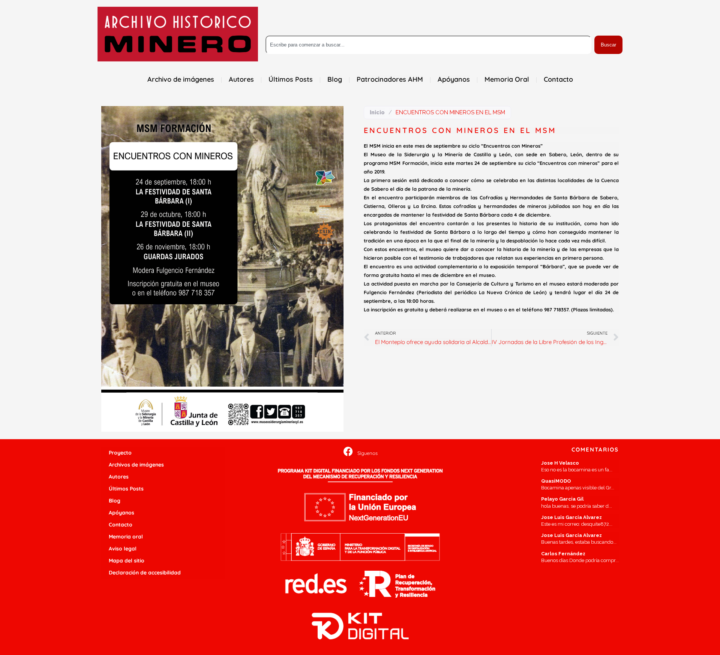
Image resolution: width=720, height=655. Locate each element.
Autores (119, 476)
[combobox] (428, 45)
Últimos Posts (126, 488)
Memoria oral (126, 536)
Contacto (120, 524)
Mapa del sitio (126, 560)
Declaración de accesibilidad (145, 572)
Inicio (377, 112)
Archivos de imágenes (136, 464)
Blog (114, 500)
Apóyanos (121, 512)
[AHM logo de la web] (178, 34)
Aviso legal (122, 548)
